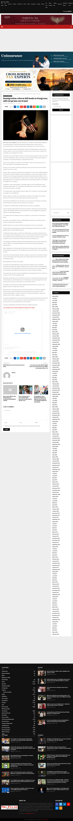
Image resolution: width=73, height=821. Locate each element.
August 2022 (55, 396)
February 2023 (55, 383)
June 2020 (54, 450)
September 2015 (56, 569)
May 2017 (54, 527)
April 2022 (54, 404)
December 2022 (56, 388)
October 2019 (55, 467)
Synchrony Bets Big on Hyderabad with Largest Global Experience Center (59, 764)
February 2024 (55, 358)
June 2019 (54, 475)
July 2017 (54, 523)
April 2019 (54, 479)
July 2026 (54, 298)
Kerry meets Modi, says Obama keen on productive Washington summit (9, 398)
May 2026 (54, 302)
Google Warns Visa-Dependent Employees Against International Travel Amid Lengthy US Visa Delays (40, 399)
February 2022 (55, 409)
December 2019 (56, 463)
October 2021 (55, 417)
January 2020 (55, 461)
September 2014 (56, 594)
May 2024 (54, 352)
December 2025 (56, 313)
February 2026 (55, 308)
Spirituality (4, 715)
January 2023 (55, 386)
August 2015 (55, 571)
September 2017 (56, 519)
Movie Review (5, 706)
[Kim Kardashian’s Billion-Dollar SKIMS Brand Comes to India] (42, 673)
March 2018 (55, 507)
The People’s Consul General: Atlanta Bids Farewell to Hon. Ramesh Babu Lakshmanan (59, 242)
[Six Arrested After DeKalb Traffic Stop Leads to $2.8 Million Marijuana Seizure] (5, 790)
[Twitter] (60, 804)
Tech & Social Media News (8, 719)
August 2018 (55, 496)
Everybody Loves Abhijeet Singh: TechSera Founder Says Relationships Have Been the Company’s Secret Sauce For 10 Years (58, 781)
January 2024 (55, 361)
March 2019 (55, 482)
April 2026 (54, 304)
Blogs (3, 675)
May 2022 (54, 402)
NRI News (5, 4)
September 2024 (56, 344)
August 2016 (55, 546)
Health (28, 4)
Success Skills (5, 717)
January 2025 (55, 336)
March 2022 (55, 406)
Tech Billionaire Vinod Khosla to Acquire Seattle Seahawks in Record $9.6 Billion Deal (58, 772)
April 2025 (54, 329)
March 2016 (55, 557)
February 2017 (55, 534)
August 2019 (55, 471)
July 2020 (54, 448)
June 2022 (54, 400)
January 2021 (55, 436)
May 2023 (54, 377)
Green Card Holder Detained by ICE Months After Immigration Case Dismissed (60, 273)
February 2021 (55, 434)
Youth (3, 733)
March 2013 (55, 632)
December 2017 (56, 513)
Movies (42, 4)
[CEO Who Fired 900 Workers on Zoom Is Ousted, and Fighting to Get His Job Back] (42, 740)
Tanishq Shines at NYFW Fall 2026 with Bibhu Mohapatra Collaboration (58, 713)
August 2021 (55, 421)
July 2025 (54, 323)
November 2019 (56, 465)
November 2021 (56, 415)
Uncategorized (5, 725)
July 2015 (54, 573)
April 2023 (54, 379)
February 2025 (55, 333)
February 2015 (55, 584)
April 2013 (54, 630)
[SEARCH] (68, 212)
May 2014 (54, 603)
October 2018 (55, 492)
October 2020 (55, 442)
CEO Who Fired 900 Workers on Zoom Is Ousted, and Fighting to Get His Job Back (59, 739)
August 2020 (55, 446)
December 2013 (56, 613)
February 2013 (55, 634)
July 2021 (54, 423)
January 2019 (55, 486)
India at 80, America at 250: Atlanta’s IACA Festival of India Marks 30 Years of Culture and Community (23, 748)
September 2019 (56, 469)
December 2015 (56, 563)
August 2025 (55, 321)
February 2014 (55, 609)
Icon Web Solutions (44, 819)
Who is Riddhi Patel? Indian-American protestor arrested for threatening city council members (60, 261)
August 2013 (55, 621)
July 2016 (54, 548)
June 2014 (54, 600)
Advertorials (5, 671)
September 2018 (56, 494)
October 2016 (55, 542)
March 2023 (55, 381)
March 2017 (55, 532)
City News (2, 4)
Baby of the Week (6, 673)
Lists (3, 704)
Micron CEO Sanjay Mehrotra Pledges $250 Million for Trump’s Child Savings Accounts (58, 789)
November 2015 (56, 565)
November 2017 (56, 515)
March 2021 (55, 432)
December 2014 (56, 588)
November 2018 (56, 490)
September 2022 (56, 394)
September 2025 (56, 319)
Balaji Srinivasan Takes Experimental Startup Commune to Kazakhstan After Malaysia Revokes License (58, 756)
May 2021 (54, 427)
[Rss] (71, 11)
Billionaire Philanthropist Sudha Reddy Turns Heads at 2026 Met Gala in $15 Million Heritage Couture (59, 697)
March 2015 (55, 582)
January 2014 (55, 611)
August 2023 (55, 371)
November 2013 (56, 615)
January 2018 (55, 511)
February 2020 (55, 459)
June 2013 (54, 625)
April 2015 (54, 580)
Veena (5, 103)
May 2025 (54, 327)
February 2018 (55, 509)
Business (10, 4)
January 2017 (55, 536)
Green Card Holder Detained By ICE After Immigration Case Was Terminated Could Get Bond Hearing (22, 765)
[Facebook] (63, 11)
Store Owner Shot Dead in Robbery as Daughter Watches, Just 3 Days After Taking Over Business (60, 225)
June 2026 (54, 300)
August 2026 (55, 296)
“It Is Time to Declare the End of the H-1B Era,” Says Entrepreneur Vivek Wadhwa (60, 231)
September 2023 (56, 369)
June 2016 (54, 550)
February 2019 (55, 484)
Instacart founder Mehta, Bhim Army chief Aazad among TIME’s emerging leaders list (39, 366)
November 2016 (56, 540)
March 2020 (55, 457)
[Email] (69, 11)
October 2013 (55, 617)
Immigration (33, 4)
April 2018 (54, 504)
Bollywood (60, 4)
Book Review (5, 679)
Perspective (20, 4)
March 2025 (55, 331)
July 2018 (54, 498)
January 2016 (55, 561)
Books (24, 4)
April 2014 (54, 605)
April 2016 (54, 555)
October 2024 (55, 342)
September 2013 (56, 619)
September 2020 (56, 444)
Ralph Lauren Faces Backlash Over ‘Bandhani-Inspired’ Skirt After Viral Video (58, 704)
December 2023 (56, 363)
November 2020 (56, 440)
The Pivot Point (46, 5)
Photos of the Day (7, 692)
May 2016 (54, 552)
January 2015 (55, 586)
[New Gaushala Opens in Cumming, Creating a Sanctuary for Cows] (5, 757)
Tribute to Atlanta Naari (7, 723)
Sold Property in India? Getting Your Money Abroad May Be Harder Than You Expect (60, 248)
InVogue (38, 4)
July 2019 (54, 473)
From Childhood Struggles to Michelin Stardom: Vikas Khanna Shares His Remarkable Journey (23, 781)
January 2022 (55, 411)
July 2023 (54, 373)
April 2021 (54, 429)
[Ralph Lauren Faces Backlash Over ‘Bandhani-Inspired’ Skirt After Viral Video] (42, 706)
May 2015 (54, 578)
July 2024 (54, 348)
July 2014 (54, 598)
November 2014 (56, 590)
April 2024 (54, 354)
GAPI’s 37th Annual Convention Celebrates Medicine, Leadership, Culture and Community (22, 773)
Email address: (55, 104)
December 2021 (56, 413)
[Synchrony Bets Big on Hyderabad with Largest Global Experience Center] (42, 765)
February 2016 (55, 559)
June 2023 (54, 375)
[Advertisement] (36, 40)
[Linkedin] (66, 11)
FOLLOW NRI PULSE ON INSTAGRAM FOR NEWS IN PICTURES (19, 307)
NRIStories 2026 (71, 4)
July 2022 (54, 398)
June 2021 (54, 425)
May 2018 (54, 502)
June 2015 (54, 575)
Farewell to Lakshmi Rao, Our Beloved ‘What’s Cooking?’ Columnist (60, 279)
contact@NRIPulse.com (29, 813)
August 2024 (55, 346)
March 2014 (55, 607)
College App (54, 4)
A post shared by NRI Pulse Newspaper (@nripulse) (22, 352)
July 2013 (54, 623)
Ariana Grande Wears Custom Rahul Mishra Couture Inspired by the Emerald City (58, 721)
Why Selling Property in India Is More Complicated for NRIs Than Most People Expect (59, 747)
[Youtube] (68, 11)
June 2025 (54, 325)
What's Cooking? (5, 731)
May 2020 (54, 452)
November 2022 (56, 390)
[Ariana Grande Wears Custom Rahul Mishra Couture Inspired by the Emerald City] (42, 722)
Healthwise (4, 696)
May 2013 (54, 628)
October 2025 (55, 317)
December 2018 (56, 488)
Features (14, 4)
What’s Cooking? (50, 4)
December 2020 (56, 438)
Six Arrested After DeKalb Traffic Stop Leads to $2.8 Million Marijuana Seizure (22, 789)
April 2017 (54, 529)
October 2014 (55, 592)
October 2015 (55, 567)
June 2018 (54, 500)
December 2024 (56, 338)
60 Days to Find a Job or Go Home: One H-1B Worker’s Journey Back (60, 267)
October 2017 (55, 517)
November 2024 (56, 340)
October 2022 (55, 392)
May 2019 (54, 477)
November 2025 (56, 315)
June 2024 (54, 350)
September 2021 (56, 419)
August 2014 (55, 596)
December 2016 (56, 538)
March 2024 (55, 356)
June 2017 (54, 525)
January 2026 (55, 311)
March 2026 (55, 306)
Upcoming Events (6, 727)
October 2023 (55, 367)
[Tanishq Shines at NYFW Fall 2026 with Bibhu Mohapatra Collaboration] (42, 714)
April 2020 (54, 454)
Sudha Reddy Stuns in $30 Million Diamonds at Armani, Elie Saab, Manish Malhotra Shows (58, 680)
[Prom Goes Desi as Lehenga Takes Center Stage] (42, 689)
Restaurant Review (65, 4)
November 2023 (56, 365)
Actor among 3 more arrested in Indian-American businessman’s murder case (25, 398)
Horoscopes (5, 698)
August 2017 (55, 521)
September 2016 (56, 544)
